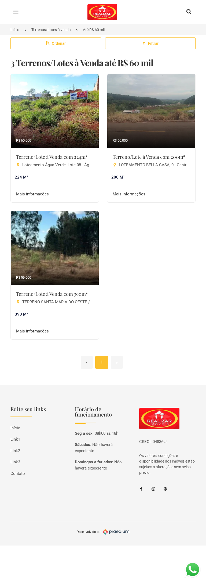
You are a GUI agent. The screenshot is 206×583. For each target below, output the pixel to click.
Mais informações (32, 194)
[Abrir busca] (188, 12)
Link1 (15, 439)
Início (14, 30)
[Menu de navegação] (17, 12)
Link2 (15, 450)
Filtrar (153, 43)
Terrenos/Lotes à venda (51, 30)
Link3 (15, 462)
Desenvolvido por (89, 531)
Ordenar (59, 43)
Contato (17, 473)
